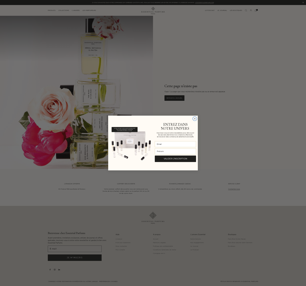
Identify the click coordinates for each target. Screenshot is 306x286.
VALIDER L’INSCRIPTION (175, 159)
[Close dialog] (195, 119)
